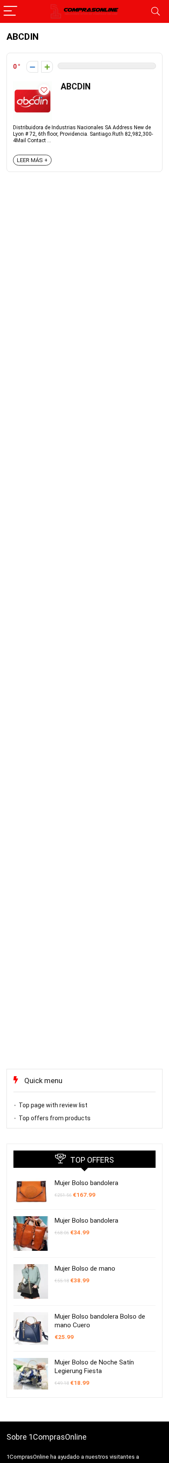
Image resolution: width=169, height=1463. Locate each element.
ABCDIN (76, 87)
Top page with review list (53, 1105)
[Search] (155, 11)
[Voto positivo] (47, 67)
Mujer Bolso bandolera (86, 1183)
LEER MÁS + (32, 160)
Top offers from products (55, 1118)
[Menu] (10, 11)
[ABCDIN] (32, 85)
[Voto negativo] (32, 67)
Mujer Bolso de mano (85, 1268)
